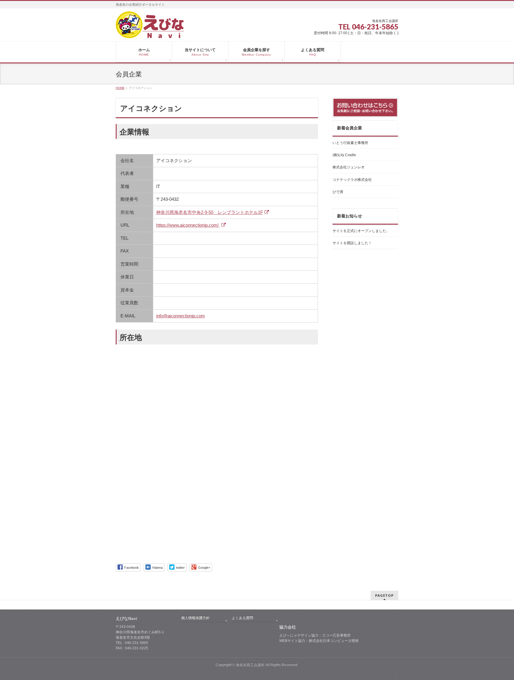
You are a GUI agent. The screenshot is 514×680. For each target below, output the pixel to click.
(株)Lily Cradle (344, 155)
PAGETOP (384, 595)
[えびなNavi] (150, 31)
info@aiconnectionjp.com (180, 315)
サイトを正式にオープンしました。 (361, 231)
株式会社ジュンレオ (349, 167)
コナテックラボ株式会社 (352, 180)
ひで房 (338, 192)
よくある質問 (242, 618)
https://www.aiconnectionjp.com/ (188, 225)
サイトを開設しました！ (352, 243)
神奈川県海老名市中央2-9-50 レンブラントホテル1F (209, 212)
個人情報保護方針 (195, 618)
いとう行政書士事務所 (350, 143)
